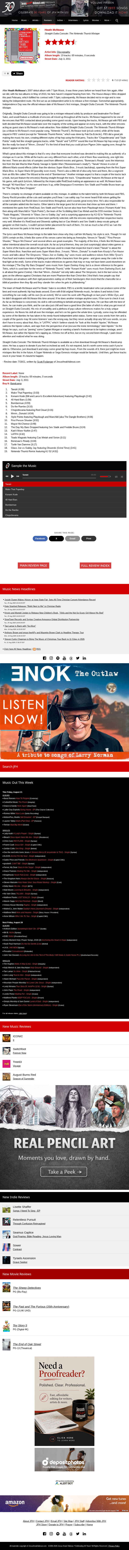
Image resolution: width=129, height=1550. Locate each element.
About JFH (28, 1521)
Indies (60, 20)
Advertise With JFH (96, 1521)
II (13, 1040)
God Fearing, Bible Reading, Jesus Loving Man (37, 1236)
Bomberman (10, 505)
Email (72, 538)
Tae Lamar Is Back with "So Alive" (20, 626)
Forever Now (19, 1053)
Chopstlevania (11, 515)
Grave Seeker (20, 1262)
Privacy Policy (114, 1546)
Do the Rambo (11, 510)
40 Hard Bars (11, 500)
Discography (63, 52)
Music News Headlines (19, 589)
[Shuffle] (122, 476)
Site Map (68, 1521)
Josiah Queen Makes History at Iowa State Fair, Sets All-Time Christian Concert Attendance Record (50, 600)
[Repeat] (116, 476)
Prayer (68, 1524)
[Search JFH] (117, 20)
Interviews (73, 20)
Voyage (17, 1066)
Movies (95, 20)
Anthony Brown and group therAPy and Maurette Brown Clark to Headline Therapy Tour (44, 632)
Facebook (40, 538)
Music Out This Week (18, 782)
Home (14, 20)
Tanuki (8, 484)
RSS (38, 649)
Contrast (17, 1249)
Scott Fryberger (45, 362)
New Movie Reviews (17, 1274)
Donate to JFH (56, 1524)
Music (24, 20)
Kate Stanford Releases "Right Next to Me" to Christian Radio (33, 606)
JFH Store (41, 1524)
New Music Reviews (17, 1026)
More (106, 20)
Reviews (48, 20)
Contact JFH (42, 1521)
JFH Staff (79, 1521)
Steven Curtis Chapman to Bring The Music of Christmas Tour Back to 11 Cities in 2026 (44, 639)
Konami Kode (11, 494)
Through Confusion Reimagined (29, 1223)
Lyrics (85, 20)
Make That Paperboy (14, 489)
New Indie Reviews (16, 1197)
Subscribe (79, 1524)
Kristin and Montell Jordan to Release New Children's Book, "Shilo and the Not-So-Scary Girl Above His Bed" (54, 613)
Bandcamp (16, 383)
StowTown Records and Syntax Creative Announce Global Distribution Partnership (42, 619)
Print (88, 538)
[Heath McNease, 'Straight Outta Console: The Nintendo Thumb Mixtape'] (22, 45)
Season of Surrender (23, 1078)
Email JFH (56, 1521)
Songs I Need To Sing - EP (26, 1211)
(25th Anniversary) (41, 1306)
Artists (35, 20)
